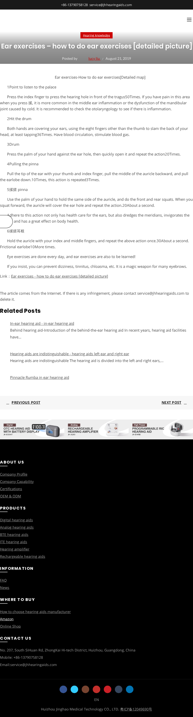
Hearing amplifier (14, 549)
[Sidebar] (6, 221)
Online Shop (10, 626)
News (4, 587)
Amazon (7, 619)
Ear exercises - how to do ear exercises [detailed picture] (59, 276)
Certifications (11, 488)
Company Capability (17, 481)
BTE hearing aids (14, 534)
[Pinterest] (107, 689)
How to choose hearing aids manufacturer (35, 611)
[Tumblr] (118, 689)
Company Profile (13, 474)
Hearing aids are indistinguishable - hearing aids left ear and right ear (69, 353)
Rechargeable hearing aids (22, 556)
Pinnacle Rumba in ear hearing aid (39, 377)
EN (96, 699)
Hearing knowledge (96, 35)
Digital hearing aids (16, 520)
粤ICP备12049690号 (136, 709)
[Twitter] (74, 689)
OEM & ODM (10, 496)
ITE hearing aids (13, 541)
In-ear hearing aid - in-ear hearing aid (42, 323)
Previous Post (26, 402)
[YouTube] (96, 689)
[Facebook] (63, 689)
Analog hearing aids (17, 527)
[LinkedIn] (129, 689)
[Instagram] (85, 689)
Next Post (171, 402)
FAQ (3, 580)
